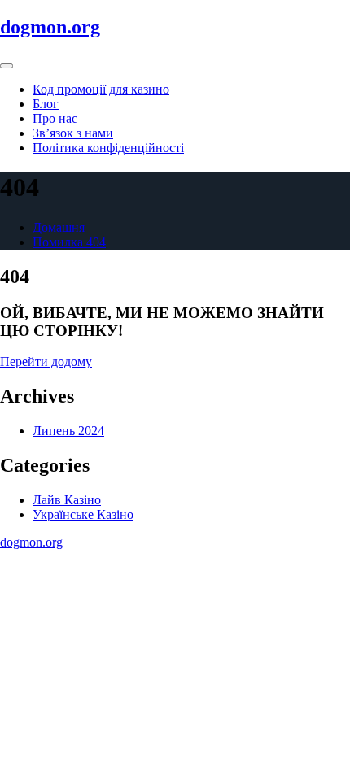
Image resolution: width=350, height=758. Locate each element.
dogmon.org (50, 26)
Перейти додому (46, 361)
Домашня (59, 227)
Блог (46, 104)
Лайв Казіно (67, 500)
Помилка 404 (69, 242)
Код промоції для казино (101, 89)
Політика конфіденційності (108, 148)
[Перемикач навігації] (6, 65)
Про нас (55, 118)
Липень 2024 (68, 431)
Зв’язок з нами (73, 133)
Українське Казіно (83, 514)
